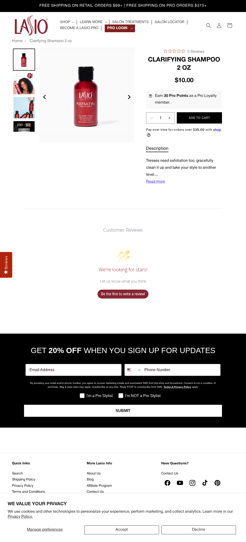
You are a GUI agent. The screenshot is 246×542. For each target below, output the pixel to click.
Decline (198, 529)
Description (157, 149)
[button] (67, 22)
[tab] (157, 149)
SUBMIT (123, 411)
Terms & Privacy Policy (177, 387)
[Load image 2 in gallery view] (24, 83)
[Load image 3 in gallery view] (24, 107)
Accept (122, 529)
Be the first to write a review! (123, 294)
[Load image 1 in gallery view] (24, 59)
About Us (94, 473)
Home (17, 41)
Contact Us (95, 491)
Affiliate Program (99, 485)
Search (17, 473)
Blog (90, 479)
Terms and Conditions (28, 491)
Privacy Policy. (20, 516)
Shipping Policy (23, 479)
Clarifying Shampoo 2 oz (51, 41)
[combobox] (133, 370)
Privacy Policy (22, 485)
